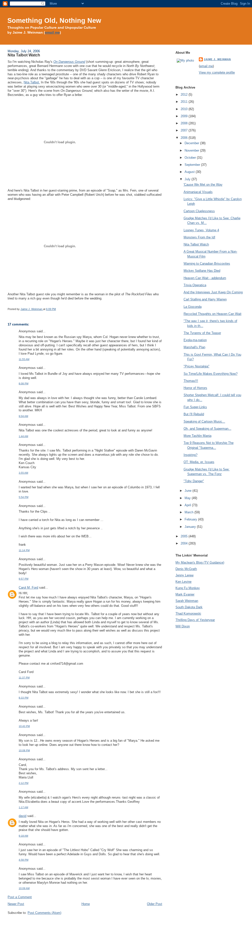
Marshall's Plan (194, 347)
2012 (185, 94)
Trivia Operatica (195, 285)
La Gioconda (193, 307)
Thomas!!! (191, 381)
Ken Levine (183, 581)
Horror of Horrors (195, 388)
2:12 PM (23, 783)
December (192, 143)
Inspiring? (190, 455)
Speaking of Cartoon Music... (204, 421)
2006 (185, 138)
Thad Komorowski (188, 613)
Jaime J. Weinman (217, 59)
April (188, 505)
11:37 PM (24, 677)
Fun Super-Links (195, 407)
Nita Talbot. (32, 82)
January (191, 527)
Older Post (154, 904)
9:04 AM (23, 416)
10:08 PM (24, 750)
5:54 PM (23, 497)
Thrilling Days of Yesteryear (195, 620)
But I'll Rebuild (194, 414)
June (188, 490)
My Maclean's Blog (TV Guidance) (199, 562)
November (192, 150)
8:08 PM (23, 383)
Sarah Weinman (186, 601)
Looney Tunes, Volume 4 (201, 230)
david (22, 816)
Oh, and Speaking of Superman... (207, 428)
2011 (185, 102)
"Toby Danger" (194, 481)
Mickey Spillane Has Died (202, 270)
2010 (185, 109)
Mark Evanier (184, 594)
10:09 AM (24, 888)
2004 (185, 543)
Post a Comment (20, 897)
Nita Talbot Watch (196, 244)
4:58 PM (23, 859)
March (189, 512)
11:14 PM (24, 550)
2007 (185, 130)
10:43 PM (24, 726)
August (190, 172)
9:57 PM (23, 578)
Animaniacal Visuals (198, 192)
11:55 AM (24, 359)
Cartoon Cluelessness (199, 211)
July (188, 179)
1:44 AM (23, 436)
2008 (185, 123)
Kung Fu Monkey (187, 588)
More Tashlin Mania (197, 436)
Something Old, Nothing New (54, 20)
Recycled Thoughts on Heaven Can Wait (212, 314)
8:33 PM (23, 697)
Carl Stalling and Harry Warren (205, 299)
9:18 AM (23, 835)
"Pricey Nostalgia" (196, 366)
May (188, 498)
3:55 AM (23, 472)
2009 (185, 116)
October (191, 157)
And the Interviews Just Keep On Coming (213, 292)
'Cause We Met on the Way (203, 184)
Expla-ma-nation (195, 340)
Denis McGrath (186, 569)
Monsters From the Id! (199, 237)
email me (52, 32)
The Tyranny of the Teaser (202, 333)
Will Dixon (182, 626)
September (193, 165)
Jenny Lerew (184, 575)
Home (85, 904)
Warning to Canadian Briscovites (207, 263)
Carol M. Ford (28, 587)
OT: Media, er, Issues (199, 462)
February (191, 519)
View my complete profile (217, 72)
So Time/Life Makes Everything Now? (210, 373)
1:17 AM (23, 807)
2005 (185, 536)
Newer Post (16, 904)
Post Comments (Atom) (44, 913)
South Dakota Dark (189, 607)
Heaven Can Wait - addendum (205, 278)
